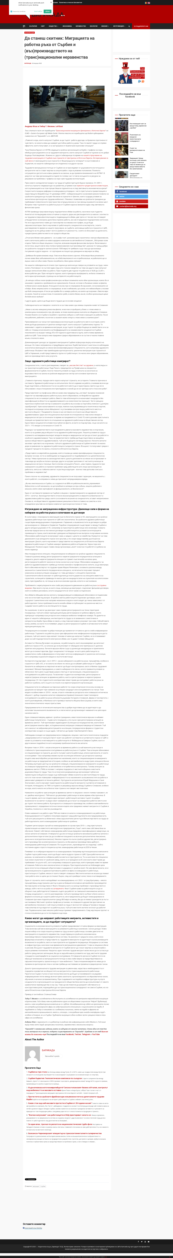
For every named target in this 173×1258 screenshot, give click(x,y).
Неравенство (81, 26)
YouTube (96, 1034)
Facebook (69, 1034)
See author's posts (52, 1056)
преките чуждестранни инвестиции (92, 185)
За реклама (53, 2)
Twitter (78, 1034)
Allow (47, 11)
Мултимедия (118, 26)
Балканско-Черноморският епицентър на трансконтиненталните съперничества (65, 1133)
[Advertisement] (113, 13)
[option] (131, 126)
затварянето (58, 888)
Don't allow (38, 11)
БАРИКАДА (28, 63)
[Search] (129, 26)
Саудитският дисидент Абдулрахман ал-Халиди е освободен (121, 164)
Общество (53, 26)
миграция (36, 1186)
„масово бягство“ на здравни (80, 365)
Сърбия (42, 1186)
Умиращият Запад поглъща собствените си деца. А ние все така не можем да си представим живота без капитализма (121, 151)
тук (106, 1257)
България (33, 26)
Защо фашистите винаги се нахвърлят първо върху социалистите (121, 176)
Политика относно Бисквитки (70, 2)
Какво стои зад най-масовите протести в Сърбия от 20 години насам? (60, 1103)
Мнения (104, 26)
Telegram (86, 1034)
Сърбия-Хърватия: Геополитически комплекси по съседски (55, 1078)
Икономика (67, 26)
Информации (29, 32)
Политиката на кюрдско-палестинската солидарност (121, 125)
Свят (43, 26)
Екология (93, 26)
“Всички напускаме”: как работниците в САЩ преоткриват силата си (59, 1115)
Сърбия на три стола (37, 1072)
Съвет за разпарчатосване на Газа (121, 137)
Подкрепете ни (142, 26)
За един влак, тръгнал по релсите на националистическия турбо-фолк (60, 1124)
